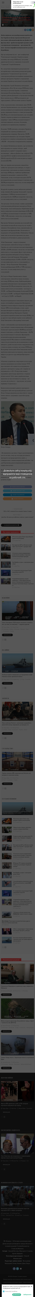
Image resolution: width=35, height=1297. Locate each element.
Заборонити (27, 1294)
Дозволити (16, 1294)
